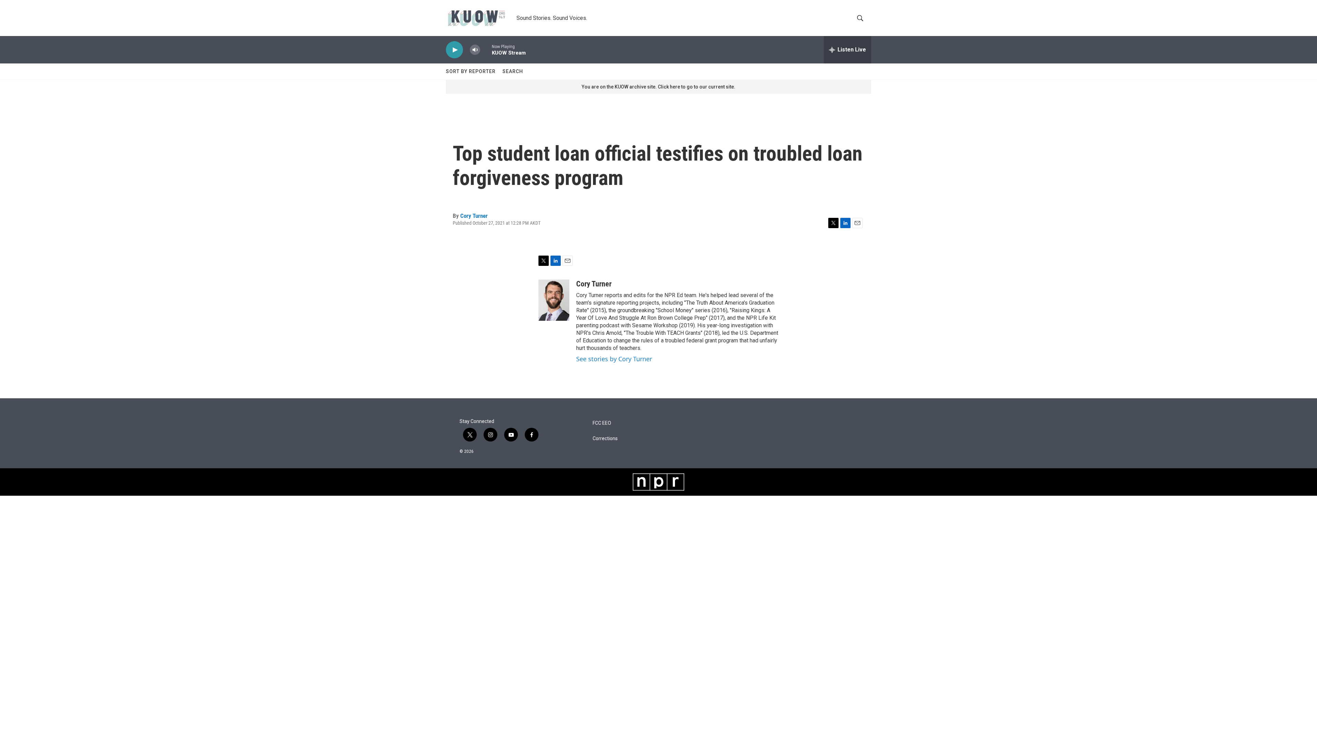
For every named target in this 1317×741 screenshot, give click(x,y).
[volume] (475, 50)
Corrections (605, 438)
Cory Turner (474, 215)
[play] (454, 50)
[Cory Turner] (553, 300)
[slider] (486, 49)
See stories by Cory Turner (614, 359)
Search (512, 71)
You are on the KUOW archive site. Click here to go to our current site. (658, 87)
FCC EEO (602, 423)
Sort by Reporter (471, 71)
